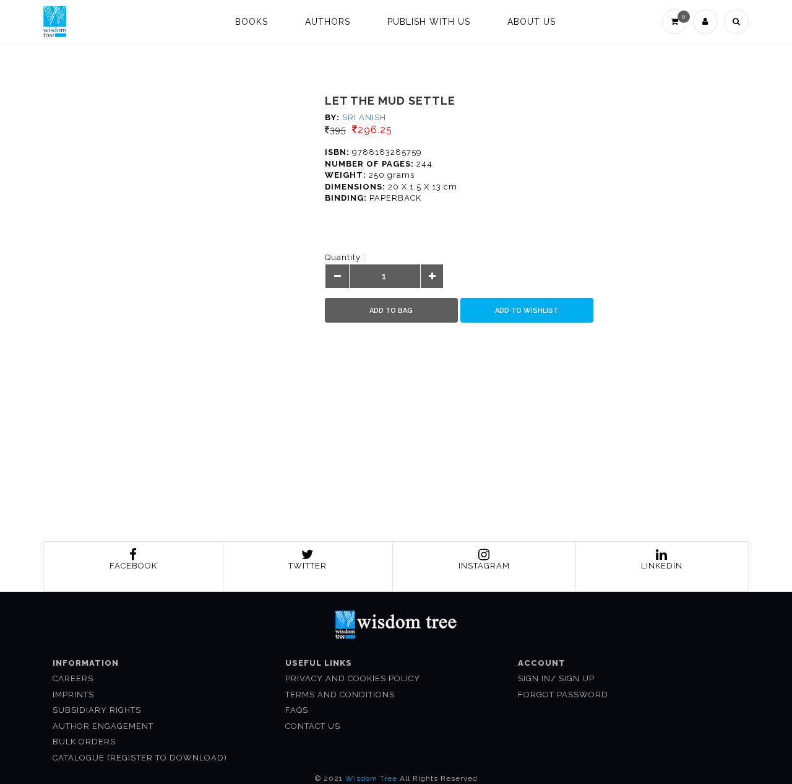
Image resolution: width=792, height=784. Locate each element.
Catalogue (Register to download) (140, 757)
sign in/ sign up (556, 678)
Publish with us (428, 22)
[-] (338, 276)
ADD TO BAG (391, 311)
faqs (296, 710)
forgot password (563, 694)
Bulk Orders (84, 741)
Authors (327, 22)
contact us (312, 726)
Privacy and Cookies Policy (352, 678)
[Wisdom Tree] (54, 21)
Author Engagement (103, 726)
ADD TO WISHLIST (526, 311)
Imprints (73, 694)
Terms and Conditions (340, 694)
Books (251, 22)
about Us (531, 22)
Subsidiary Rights (97, 710)
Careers (73, 678)
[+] (432, 276)
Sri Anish (364, 117)
